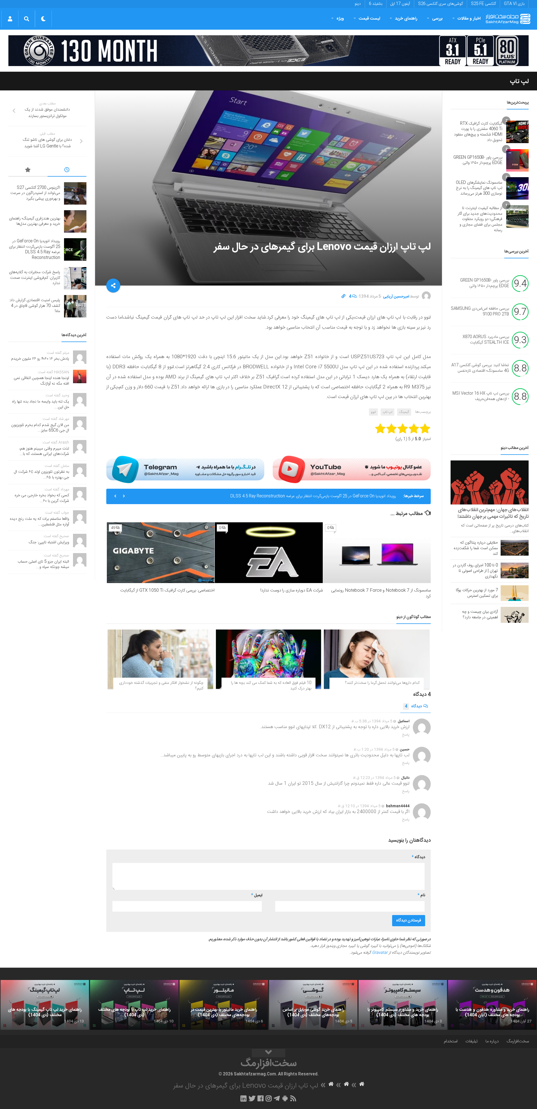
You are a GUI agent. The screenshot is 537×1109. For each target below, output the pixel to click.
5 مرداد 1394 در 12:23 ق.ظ (374, 778)
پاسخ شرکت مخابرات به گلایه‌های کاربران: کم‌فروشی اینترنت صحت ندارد (34, 278)
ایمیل (256, 895)
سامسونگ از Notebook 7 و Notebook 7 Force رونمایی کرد (381, 593)
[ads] (268, 50)
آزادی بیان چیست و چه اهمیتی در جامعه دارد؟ (480, 615)
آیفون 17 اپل (400, 4)
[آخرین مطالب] (67, 171)
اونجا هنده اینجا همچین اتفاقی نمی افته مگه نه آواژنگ (41, 381)
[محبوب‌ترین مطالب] (28, 171)
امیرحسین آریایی (396, 296)
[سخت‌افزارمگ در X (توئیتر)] (252, 1098)
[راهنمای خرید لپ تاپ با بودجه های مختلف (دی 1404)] (134, 1005)
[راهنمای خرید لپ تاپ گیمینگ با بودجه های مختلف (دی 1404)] (45, 1005)
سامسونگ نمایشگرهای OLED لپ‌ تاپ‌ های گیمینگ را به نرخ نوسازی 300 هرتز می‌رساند (479, 188)
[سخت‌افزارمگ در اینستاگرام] (269, 1098)
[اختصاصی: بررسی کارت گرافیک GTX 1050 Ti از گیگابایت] (161, 552)
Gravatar (380, 952)
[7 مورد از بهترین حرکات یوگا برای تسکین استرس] (515, 593)
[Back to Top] (268, 1053)
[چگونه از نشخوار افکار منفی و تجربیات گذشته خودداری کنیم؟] (160, 659)
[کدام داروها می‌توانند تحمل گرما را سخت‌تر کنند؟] (376, 659)
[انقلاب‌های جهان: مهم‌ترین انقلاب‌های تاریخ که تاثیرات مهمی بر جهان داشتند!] (490, 482)
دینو (358, 4)
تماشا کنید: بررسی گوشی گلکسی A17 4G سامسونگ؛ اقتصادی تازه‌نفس (480, 368)
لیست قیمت (369, 18)
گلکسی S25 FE (483, 4)
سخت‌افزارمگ (518, 1041)
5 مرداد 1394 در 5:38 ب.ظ (371, 721)
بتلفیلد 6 (375, 4)
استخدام (451, 1041)
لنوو (373, 412)
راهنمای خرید (406, 18)
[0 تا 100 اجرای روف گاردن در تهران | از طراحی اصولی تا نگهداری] (515, 570)
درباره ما (492, 1041)
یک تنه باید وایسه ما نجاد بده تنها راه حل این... (40, 404)
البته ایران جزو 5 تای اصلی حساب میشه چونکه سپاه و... (43, 564)
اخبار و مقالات (469, 18)
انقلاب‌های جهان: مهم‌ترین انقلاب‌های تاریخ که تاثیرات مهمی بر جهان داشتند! (493, 513)
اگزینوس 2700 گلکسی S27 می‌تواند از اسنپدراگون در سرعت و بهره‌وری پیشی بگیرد (35, 193)
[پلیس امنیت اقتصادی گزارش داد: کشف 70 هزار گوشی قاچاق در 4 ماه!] (75, 306)
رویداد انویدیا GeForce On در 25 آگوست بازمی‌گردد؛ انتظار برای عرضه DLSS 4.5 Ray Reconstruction (313, 496)
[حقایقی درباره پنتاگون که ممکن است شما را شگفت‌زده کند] (515, 548)
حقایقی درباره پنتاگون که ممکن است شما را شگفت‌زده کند (476, 548)
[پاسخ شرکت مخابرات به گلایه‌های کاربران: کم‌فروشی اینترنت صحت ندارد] (75, 278)
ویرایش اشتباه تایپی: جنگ (49, 542)
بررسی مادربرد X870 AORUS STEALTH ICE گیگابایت (486, 340)
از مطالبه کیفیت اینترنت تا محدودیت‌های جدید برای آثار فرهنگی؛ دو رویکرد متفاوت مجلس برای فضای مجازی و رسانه (480, 219)
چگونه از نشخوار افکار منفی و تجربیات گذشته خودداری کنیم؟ (161, 686)
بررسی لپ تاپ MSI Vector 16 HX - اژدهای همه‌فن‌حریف (481, 396)
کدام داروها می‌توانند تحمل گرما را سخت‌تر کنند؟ (382, 683)
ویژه (340, 18)
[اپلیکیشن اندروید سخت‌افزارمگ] (285, 1098)
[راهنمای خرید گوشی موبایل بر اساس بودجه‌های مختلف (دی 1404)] (313, 1005)
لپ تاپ (519, 81)
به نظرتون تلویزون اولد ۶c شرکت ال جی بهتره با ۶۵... (41, 475)
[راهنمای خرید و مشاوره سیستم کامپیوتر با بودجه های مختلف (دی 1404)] (403, 1005)
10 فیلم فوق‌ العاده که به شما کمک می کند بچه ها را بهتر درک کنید (271, 686)
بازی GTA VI (514, 4)
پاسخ (405, 735)
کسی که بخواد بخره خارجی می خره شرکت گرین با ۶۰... (42, 498)
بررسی (437, 18)
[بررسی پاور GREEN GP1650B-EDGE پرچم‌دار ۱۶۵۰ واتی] (517, 160)
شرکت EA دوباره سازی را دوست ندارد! (291, 590)
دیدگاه (413, 706)
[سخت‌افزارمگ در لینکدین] (243, 1098)
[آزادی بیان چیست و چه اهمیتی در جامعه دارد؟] (515, 615)
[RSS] (293, 1098)
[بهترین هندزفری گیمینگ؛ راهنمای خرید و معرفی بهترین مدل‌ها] (75, 221)
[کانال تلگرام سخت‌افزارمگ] (277, 1098)
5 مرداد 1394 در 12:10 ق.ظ (359, 806)
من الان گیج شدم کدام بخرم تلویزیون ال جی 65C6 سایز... (40, 428)
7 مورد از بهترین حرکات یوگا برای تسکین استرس (477, 593)
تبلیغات (471, 1041)
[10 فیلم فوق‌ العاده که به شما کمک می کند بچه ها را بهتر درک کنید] (268, 659)
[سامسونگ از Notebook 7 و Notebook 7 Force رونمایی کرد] (377, 552)
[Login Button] (10, 18)
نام (421, 895)
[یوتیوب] (352, 469)
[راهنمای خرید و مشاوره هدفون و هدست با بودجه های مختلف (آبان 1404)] (492, 1005)
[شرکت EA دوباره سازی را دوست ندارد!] (268, 552)
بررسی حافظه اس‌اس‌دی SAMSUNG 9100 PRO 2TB (480, 312)
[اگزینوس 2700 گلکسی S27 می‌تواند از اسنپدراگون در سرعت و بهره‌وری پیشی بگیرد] (75, 193)
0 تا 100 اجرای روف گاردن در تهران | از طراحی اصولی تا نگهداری (475, 571)
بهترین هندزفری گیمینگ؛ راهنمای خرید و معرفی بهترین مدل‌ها (34, 221)
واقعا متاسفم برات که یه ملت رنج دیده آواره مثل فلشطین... (39, 522)
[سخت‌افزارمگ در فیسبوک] (260, 1098)
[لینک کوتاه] (343, 296)
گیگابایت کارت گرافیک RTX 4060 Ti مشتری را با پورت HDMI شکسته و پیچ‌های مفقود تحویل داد (478, 132)
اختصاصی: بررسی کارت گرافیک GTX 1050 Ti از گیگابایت (167, 590)
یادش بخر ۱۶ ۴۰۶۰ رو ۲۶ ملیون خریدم (40, 358)
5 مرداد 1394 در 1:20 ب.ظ (374, 750)
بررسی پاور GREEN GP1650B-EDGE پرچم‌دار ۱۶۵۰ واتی (477, 160)
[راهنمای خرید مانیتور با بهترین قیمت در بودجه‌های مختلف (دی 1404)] (224, 1005)
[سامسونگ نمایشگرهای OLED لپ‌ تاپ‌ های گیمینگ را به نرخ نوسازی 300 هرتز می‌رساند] (517, 188)
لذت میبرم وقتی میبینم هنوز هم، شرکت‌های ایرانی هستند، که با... (44, 451)
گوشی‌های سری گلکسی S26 (440, 4)
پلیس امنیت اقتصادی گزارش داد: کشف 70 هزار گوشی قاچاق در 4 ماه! (34, 306)
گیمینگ (404, 412)
